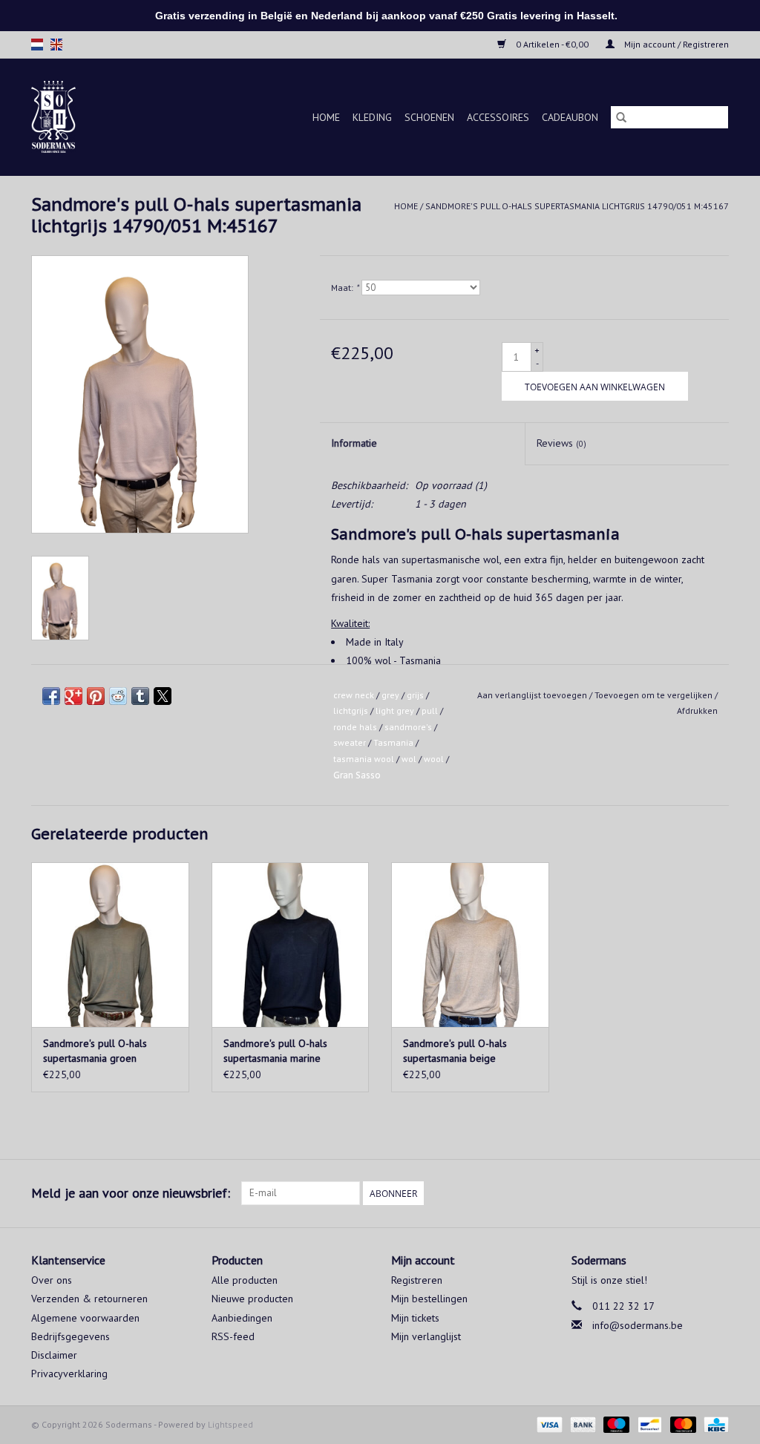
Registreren (416, 1280)
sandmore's (408, 726)
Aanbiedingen (242, 1318)
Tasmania (393, 742)
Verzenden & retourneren (89, 1298)
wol (409, 758)
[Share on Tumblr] (140, 696)
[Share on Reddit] (118, 696)
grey (390, 694)
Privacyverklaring (69, 1373)
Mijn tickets (415, 1318)
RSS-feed (233, 1336)
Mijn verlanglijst (426, 1336)
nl (37, 44)
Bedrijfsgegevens (70, 1336)
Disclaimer (54, 1355)
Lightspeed (230, 1424)
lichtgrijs (350, 710)
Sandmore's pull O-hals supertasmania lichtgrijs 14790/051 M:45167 (577, 205)
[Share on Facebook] (51, 696)
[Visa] (548, 1423)
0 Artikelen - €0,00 (552, 44)
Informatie (354, 443)
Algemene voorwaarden (85, 1318)
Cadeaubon (570, 117)
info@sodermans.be (637, 1325)
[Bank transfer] (581, 1423)
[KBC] (713, 1423)
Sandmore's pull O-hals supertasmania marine (275, 1051)
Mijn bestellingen (429, 1298)
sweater (349, 742)
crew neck (353, 694)
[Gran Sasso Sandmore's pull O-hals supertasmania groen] (110, 945)
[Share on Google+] (73, 696)
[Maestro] (615, 1423)
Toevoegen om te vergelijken (654, 694)
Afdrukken (697, 710)
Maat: (344, 287)
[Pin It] (96, 696)
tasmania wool (363, 758)
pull (430, 710)
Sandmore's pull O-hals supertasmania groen (95, 1051)
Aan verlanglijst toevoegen (533, 694)
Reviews (561, 443)
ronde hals (355, 726)
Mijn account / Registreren (675, 44)
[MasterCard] (681, 1423)
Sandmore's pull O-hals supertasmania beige (455, 1051)
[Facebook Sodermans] (690, 1193)
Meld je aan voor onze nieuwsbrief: (130, 1193)
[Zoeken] (621, 117)
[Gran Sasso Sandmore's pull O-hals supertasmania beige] (470, 945)
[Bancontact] (648, 1423)
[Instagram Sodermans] (717, 1193)
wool (434, 758)
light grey (395, 710)
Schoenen (429, 117)
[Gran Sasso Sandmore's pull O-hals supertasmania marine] (291, 945)
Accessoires (498, 117)
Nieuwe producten (252, 1298)
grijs (415, 694)
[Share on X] (162, 696)
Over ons (51, 1280)
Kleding (372, 117)
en (56, 44)
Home (326, 117)
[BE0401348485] (64, 117)
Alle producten (245, 1280)
